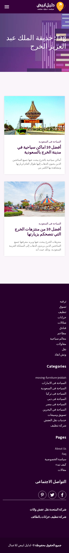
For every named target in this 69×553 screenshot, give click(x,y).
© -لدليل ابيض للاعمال (21, 545)
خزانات (62, 317)
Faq (64, 454)
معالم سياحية (58, 338)
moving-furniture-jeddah (50, 378)
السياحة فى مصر (56, 404)
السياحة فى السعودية (50, 141)
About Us (60, 449)
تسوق (62, 307)
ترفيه (63, 301)
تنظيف (62, 312)
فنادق (62, 328)
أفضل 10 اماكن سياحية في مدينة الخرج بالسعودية (39, 149)
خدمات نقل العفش (55, 420)
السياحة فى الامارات (54, 383)
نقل (64, 349)
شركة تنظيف (58, 425)
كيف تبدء (61, 464)
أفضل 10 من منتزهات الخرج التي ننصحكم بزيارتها (38, 231)
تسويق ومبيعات (57, 415)
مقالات (62, 470)
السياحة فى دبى (56, 399)
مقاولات (61, 344)
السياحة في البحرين (54, 409)
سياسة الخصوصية (55, 459)
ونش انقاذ (60, 354)
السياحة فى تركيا (56, 393)
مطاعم (61, 333)
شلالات (62, 323)
